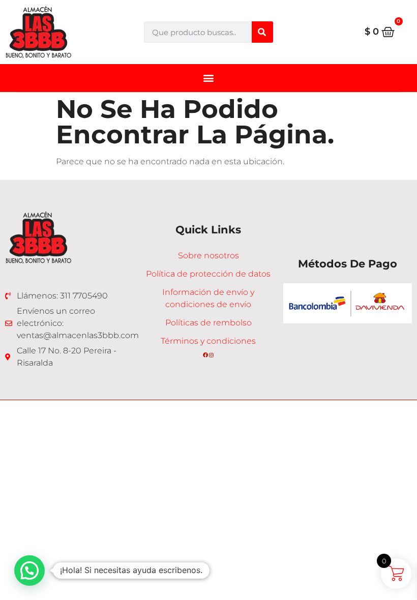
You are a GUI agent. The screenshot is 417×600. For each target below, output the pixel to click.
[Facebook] (205, 354)
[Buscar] (262, 32)
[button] (208, 77)
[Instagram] (211, 354)
